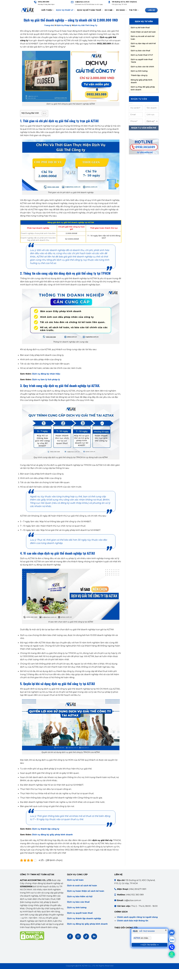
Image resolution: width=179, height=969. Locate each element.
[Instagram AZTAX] (78, 936)
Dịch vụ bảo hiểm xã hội (79, 896)
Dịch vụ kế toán (75, 880)
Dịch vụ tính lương (139, 71)
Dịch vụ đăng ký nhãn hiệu (46, 374)
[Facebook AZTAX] (70, 936)
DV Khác (120, 10)
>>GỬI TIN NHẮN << (149, 945)
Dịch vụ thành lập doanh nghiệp (84, 918)
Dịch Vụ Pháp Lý (64, 10)
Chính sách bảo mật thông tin (132, 920)
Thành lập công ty (139, 75)
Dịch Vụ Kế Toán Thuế (89, 10)
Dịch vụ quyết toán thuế (80, 913)
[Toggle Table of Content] (43, 113)
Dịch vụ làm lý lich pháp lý (46, 379)
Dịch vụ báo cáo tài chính (142, 67)
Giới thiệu (46, 10)
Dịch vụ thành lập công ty (45, 829)
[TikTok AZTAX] (86, 936)
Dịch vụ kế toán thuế (140, 27)
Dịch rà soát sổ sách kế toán (82, 885)
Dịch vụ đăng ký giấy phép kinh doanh (87, 924)
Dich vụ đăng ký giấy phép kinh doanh (52, 834)
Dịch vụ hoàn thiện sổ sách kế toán (85, 891)
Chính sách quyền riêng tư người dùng (137, 917)
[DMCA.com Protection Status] (32, 935)
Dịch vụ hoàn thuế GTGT (142, 55)
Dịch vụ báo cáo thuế (140, 51)
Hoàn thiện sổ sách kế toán (143, 32)
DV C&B (108, 10)
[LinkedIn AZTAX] (94, 936)
